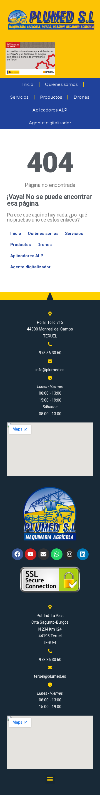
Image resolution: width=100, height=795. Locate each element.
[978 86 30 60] (50, 344)
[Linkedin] (83, 554)
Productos (51, 97)
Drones (81, 97)
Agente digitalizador (50, 122)
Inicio (27, 84)
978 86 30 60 (50, 353)
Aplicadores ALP (49, 110)
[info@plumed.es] (50, 361)
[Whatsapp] (56, 554)
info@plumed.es (50, 370)
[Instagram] (70, 554)
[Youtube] (30, 554)
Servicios (19, 97)
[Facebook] (17, 554)
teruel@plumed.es (50, 676)
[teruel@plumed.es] (50, 667)
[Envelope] (43, 554)
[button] (50, 779)
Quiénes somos (61, 84)
